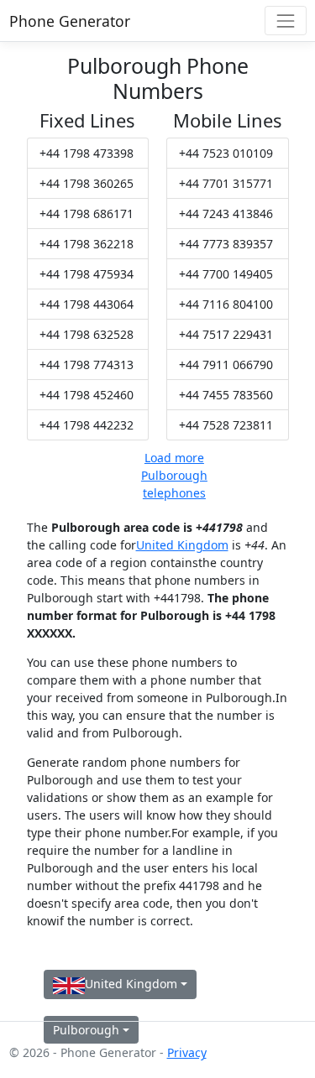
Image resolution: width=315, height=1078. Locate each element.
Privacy (187, 1052)
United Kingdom (182, 545)
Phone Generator (69, 21)
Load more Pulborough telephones (174, 475)
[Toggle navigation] (285, 20)
